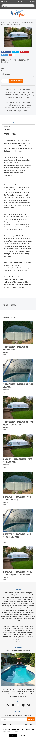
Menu (5, 1)
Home (3, 22)
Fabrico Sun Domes (13, 22)
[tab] (18, 122)
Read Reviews (5, 71)
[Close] (34, 727)
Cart (33, 1)
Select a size (5, 74)
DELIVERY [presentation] (6, 126)
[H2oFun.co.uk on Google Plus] (23, 705)
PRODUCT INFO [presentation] (8, 122)
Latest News (18, 647)
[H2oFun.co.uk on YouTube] (28, 705)
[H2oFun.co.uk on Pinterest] (18, 705)
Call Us (19, 2)
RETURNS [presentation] (6, 129)
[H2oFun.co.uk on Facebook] (13, 705)
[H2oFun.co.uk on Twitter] (8, 705)
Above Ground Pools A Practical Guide (18, 651)
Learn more (16, 731)
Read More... (18, 641)
